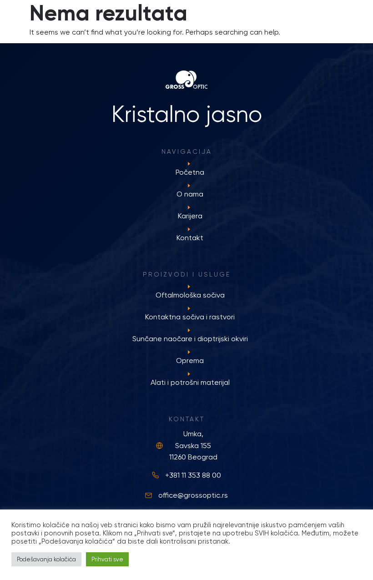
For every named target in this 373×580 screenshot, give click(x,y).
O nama (189, 194)
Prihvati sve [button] (107, 559)
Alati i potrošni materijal (190, 382)
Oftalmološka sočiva (190, 295)
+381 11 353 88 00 (193, 475)
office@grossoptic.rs (193, 495)
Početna (190, 172)
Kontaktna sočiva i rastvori (190, 317)
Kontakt (189, 237)
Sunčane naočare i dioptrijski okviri (190, 338)
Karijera (190, 216)
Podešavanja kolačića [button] (46, 559)
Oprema (190, 360)
